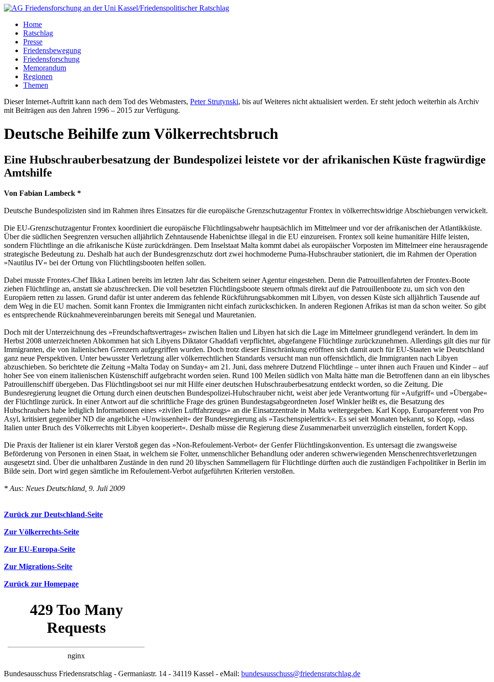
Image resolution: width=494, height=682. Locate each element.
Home (32, 24)
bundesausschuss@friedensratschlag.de (300, 673)
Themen (35, 85)
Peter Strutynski (214, 101)
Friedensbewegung (52, 50)
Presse (32, 42)
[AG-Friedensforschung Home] (116, 8)
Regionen (38, 76)
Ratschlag (38, 33)
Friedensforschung (51, 59)
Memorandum (44, 68)
